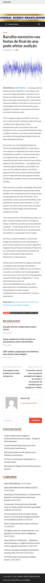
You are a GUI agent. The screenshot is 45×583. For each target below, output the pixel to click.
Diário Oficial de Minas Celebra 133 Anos (21, 523)
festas (30, 313)
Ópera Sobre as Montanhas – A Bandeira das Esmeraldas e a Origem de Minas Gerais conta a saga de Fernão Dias (22, 543)
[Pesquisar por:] (22, 420)
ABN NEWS (20, 88)
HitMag (27, 580)
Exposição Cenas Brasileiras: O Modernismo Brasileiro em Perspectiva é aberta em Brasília (22, 497)
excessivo (23, 313)
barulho (14, 313)
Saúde (5, 33)
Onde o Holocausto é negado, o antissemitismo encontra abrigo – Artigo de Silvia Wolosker (22, 438)
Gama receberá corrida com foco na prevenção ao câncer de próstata (19, 340)
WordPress (16, 580)
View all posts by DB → (29, 403)
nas (36, 313)
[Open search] (39, 24)
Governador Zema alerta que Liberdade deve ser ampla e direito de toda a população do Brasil (22, 507)
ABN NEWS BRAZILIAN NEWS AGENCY (21, 487)
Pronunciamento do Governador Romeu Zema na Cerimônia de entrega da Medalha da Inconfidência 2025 (21, 517)
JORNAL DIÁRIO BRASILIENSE (28, 576)
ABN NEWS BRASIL (12, 483)
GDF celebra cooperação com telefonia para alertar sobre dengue (21, 352)
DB (17, 50)
